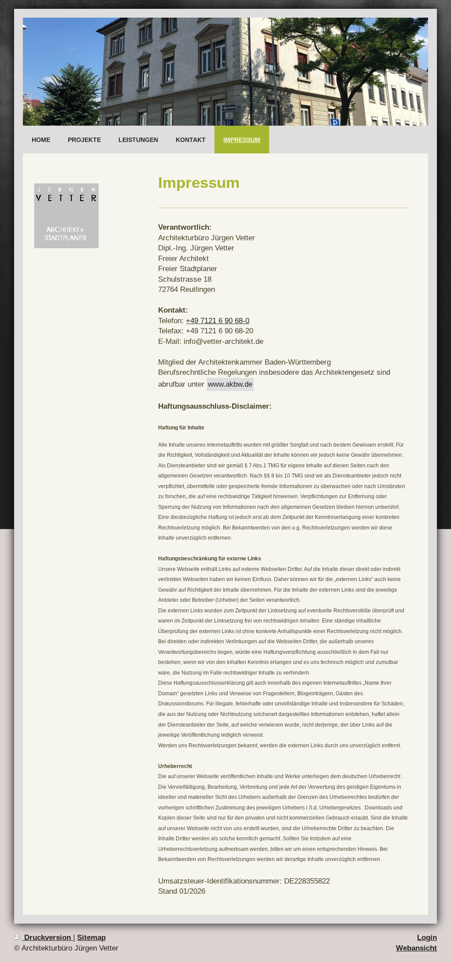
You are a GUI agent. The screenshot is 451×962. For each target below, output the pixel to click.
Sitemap (91, 937)
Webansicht (416, 948)
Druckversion (47, 937)
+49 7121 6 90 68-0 (217, 321)
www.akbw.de (230, 384)
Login (427, 937)
